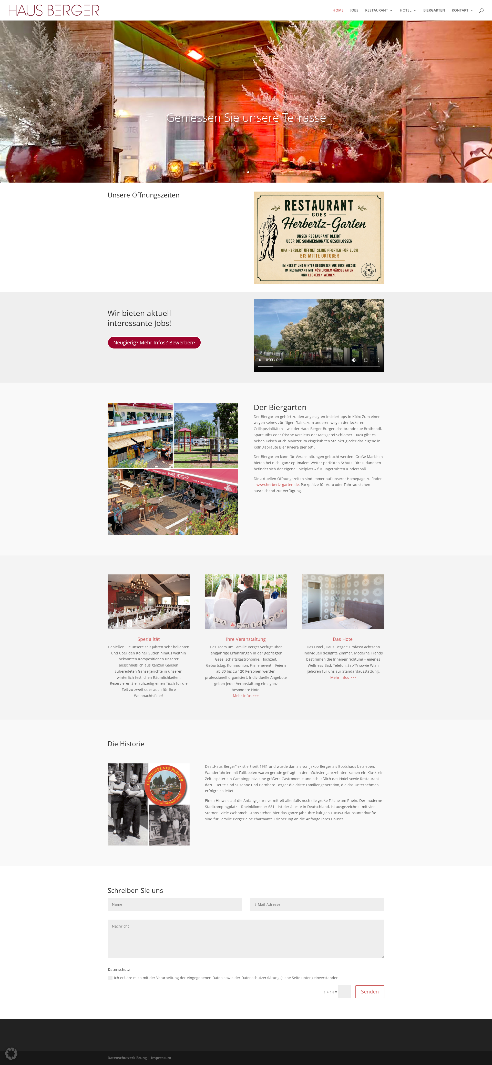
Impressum (161, 1057)
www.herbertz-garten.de (278, 484)
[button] (11, 1053)
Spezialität (149, 639)
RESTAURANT (376, 10)
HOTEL (406, 10)
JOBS (354, 10)
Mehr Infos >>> (246, 695)
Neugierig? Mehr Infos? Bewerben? (154, 342)
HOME (338, 10)
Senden (370, 991)
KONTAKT (460, 10)
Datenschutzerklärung (127, 1057)
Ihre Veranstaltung (246, 639)
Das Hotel (343, 639)
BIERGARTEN (434, 10)
